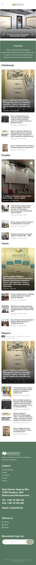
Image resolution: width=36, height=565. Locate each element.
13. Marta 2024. (21, 150)
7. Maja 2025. (12, 288)
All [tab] (3, 336)
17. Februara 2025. (14, 110)
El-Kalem (4, 472)
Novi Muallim (6, 475)
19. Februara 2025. (14, 200)
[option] (18, 24)
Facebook (6, 522)
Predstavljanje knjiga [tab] (8, 338)
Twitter (5, 524)
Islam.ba (4, 480)
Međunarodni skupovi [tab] (24, 336)
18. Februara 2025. (22, 300)
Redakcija (5, 110)
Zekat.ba (4, 478)
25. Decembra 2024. (24, 395)
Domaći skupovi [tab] (11, 336)
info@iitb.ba (16, 507)
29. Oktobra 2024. (21, 138)
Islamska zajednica (7, 469)
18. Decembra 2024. (22, 125)
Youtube (5, 527)
